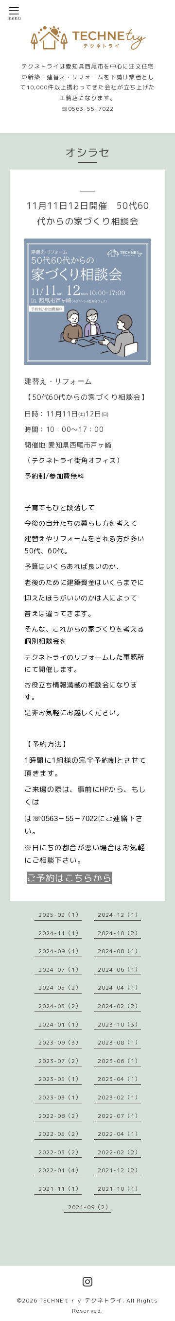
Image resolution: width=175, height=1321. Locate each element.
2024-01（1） (60, 1024)
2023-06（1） (119, 1061)
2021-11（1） (60, 1188)
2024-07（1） (60, 969)
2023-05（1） (60, 1079)
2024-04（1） (119, 987)
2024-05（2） (60, 987)
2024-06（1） (119, 969)
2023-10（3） (119, 1024)
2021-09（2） (89, 1207)
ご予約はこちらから (69, 878)
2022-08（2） (60, 1116)
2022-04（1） (119, 1134)
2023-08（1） (119, 1042)
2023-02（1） (119, 1097)
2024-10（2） (119, 933)
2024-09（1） (60, 951)
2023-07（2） (60, 1061)
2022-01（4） (60, 1170)
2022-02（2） (119, 1152)
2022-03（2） (60, 1152)
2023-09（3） (60, 1042)
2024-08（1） (119, 951)
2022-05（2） (60, 1134)
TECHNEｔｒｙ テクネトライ (80, 1300)
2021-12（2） (119, 1170)
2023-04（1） (119, 1079)
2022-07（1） (119, 1116)
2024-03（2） (60, 1006)
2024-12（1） (119, 914)
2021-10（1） (119, 1188)
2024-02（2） (119, 1006)
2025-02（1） (60, 914)
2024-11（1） (60, 933)
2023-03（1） (60, 1097)
